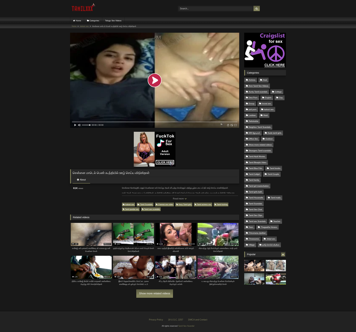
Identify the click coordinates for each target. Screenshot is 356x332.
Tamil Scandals (146, 204)
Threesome (254, 239)
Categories (94, 20)
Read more (178, 198)
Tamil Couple (273, 174)
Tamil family (254, 180)
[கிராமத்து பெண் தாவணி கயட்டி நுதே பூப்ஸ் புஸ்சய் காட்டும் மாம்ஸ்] (276, 279)
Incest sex (266, 103)
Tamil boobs (275, 168)
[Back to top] (347, 323)
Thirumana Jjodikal (257, 233)
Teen (251, 227)
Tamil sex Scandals (257, 221)
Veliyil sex (271, 239)
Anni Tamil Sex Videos (258, 86)
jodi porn (252, 109)
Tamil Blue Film (255, 168)
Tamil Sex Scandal (186, 326)
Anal (265, 80)
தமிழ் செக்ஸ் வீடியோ (270, 245)
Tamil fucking (222, 204)
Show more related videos (154, 293)
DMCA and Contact (197, 320)
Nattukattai (253, 121)
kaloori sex (84, 26)
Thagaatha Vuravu (269, 227)
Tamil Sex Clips (255, 215)
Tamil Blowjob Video (257, 162)
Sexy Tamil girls (185, 204)
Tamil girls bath (255, 192)
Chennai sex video (165, 204)
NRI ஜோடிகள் (254, 133)
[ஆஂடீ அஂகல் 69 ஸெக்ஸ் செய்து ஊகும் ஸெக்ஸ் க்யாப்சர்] (254, 279)
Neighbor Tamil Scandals (260, 127)
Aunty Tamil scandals (258, 92)
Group (251, 103)
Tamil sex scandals (152, 209)
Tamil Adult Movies (257, 156)
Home (78, 20)
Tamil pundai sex (132, 209)
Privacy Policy (156, 320)
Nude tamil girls (274, 133)
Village (252, 245)
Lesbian (252, 115)
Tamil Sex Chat (255, 209)
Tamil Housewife (256, 197)
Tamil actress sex (204, 204)
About (82, 180)
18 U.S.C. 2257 (175, 320)
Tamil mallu (276, 197)
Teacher (276, 221)
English (268, 97)
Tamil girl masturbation (259, 186)
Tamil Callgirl (254, 174)
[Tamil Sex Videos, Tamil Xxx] (84, 8)
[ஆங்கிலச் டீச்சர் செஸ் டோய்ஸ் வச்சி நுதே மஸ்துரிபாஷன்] (276, 265)
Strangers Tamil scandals (260, 150)
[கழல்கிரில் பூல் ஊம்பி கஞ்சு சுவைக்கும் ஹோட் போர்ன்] (254, 265)
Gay (281, 97)
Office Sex (253, 139)
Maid (265, 115)
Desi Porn (253, 97)
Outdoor (269, 139)
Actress (252, 80)
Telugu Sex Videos (113, 20)
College (278, 92)
